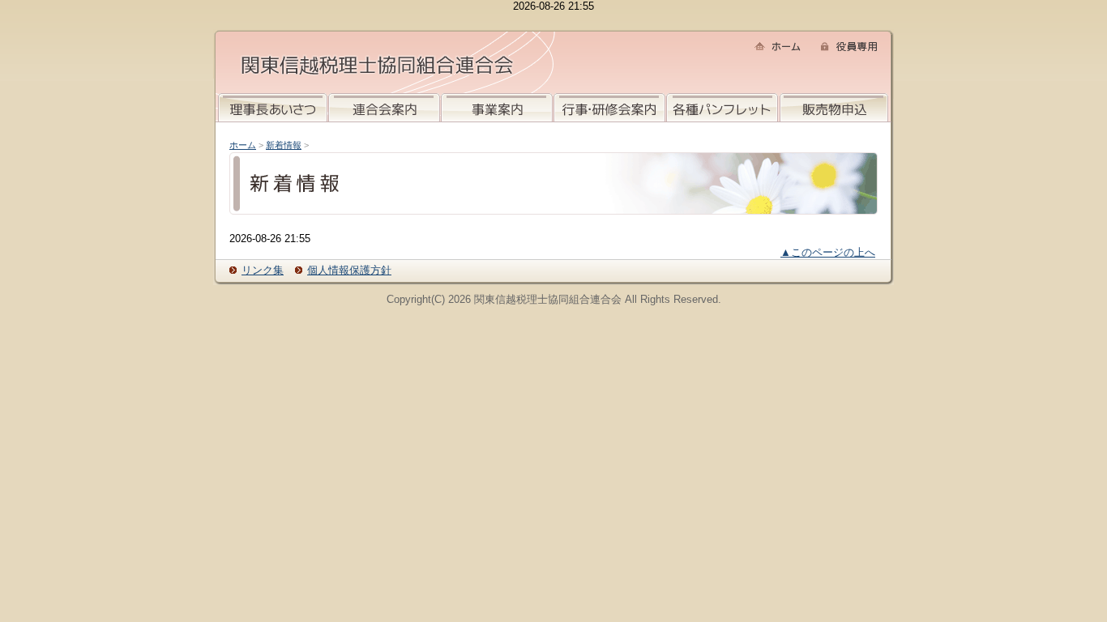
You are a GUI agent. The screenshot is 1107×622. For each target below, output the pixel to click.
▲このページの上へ (827, 252)
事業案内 (497, 107)
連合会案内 (384, 107)
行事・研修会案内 (609, 107)
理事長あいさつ (272, 107)
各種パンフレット (722, 107)
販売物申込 (833, 107)
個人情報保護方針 (349, 270)
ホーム (242, 145)
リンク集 (262, 270)
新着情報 (283, 145)
